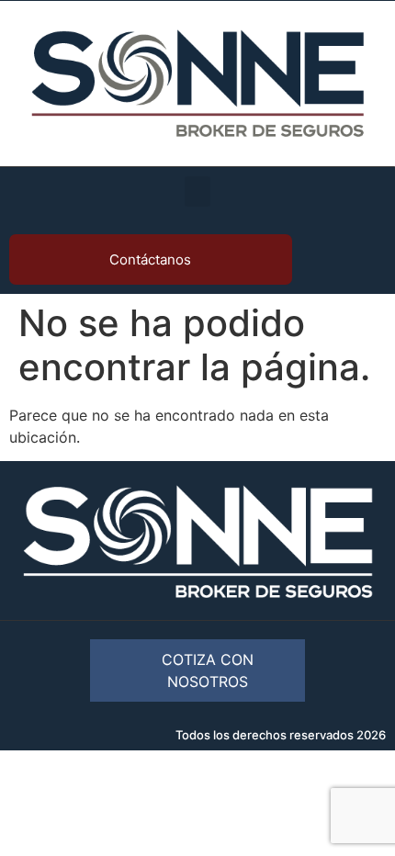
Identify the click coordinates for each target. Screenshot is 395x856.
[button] (197, 191)
